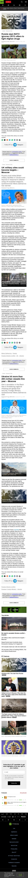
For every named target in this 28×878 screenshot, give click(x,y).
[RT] (3, 817)
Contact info (14, 859)
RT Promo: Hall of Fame (14, 855)
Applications (14, 831)
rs (22, 813)
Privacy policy (14, 848)
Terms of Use (14, 845)
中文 (26, 813)
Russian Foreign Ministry (8, 589)
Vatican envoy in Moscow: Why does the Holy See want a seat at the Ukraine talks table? (13, 694)
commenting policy (17, 151)
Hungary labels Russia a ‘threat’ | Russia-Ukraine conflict (13, 9)
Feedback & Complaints (14, 862)
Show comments (14, 160)
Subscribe (14, 783)
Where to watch (14, 835)
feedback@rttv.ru (13, 154)
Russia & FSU (9, 30)
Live (14, 828)
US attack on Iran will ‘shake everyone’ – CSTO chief (13, 755)
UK (17, 356)
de (15, 813)
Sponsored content (14, 842)
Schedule (14, 838)
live (8, 1)
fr (18, 813)
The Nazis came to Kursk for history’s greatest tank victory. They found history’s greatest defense (13, 715)
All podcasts (23, 793)
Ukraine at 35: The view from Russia (12, 673)
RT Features (5, 656)
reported (16, 529)
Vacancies (14, 866)
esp (7, 813)
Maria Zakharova (6, 353)
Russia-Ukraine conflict (8, 356)
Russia (15, 353)
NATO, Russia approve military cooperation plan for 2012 (13, 736)
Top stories (5, 615)
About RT (14, 852)
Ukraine (21, 356)
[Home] (2, 2)
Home (3, 30)
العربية (2, 813)
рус (11, 813)
